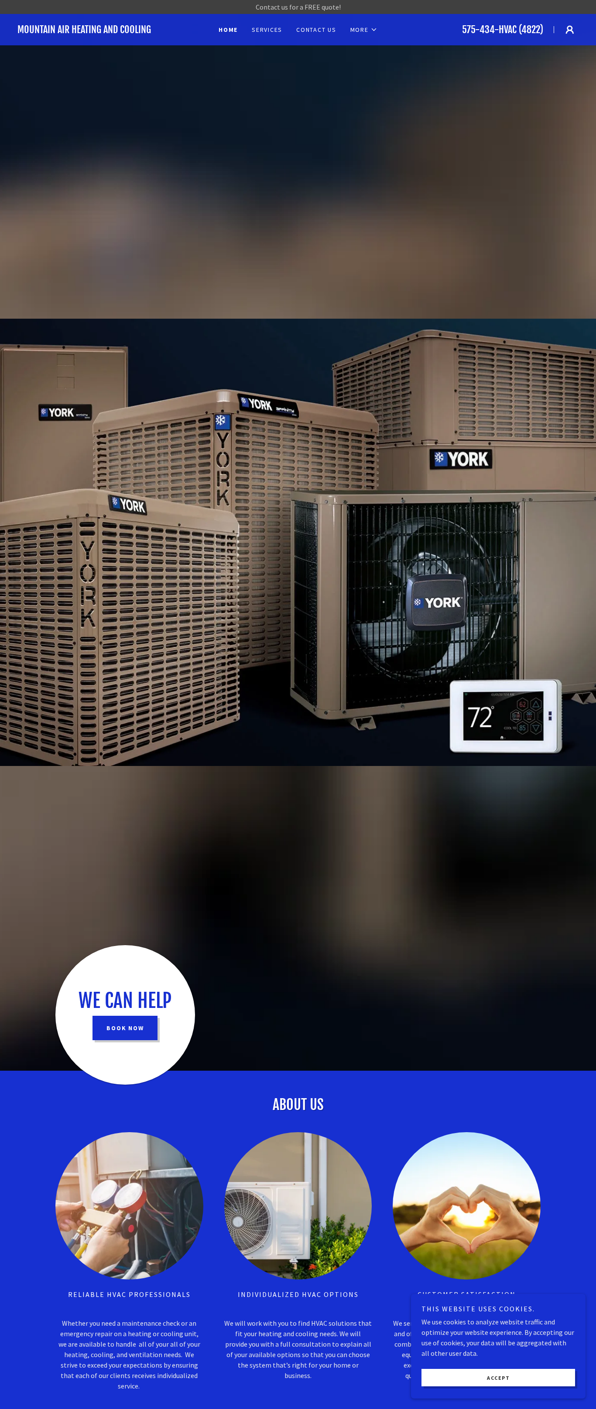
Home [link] (228, 30)
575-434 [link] (478, 29)
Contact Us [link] (316, 30)
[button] (363, 29)
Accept (498, 1378)
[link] (101, 30)
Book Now (125, 1028)
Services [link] (267, 30)
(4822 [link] (529, 29)
